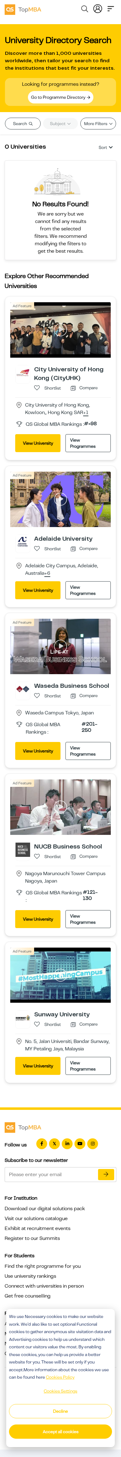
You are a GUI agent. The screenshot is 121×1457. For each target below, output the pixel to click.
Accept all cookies (60, 1431)
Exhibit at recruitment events (37, 1228)
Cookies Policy (60, 1377)
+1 (85, 412)
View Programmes (83, 443)
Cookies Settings (60, 1391)
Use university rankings (30, 1276)
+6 (47, 573)
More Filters (96, 123)
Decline (60, 1411)
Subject (58, 123)
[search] (84, 10)
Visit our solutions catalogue (36, 1218)
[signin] (97, 8)
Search (20, 123)
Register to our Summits (32, 1238)
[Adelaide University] (23, 542)
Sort (103, 147)
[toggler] (110, 8)
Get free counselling (28, 1296)
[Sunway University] (23, 1017)
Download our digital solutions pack (45, 1209)
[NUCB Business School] (23, 849)
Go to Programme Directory (58, 97)
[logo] (23, 9)
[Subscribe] (106, 1174)
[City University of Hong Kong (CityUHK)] (23, 372)
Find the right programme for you (43, 1266)
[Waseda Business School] (23, 689)
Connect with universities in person (44, 1286)
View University (38, 443)
